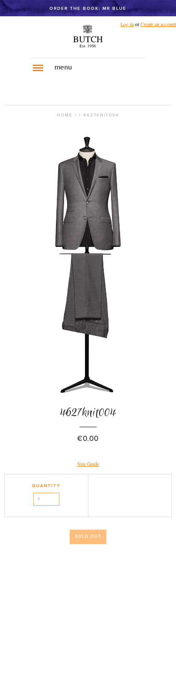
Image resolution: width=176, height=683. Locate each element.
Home (65, 115)
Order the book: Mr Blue (88, 8)
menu (63, 68)
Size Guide (88, 464)
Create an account (158, 24)
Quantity (46, 485)
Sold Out (88, 536)
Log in (127, 24)
